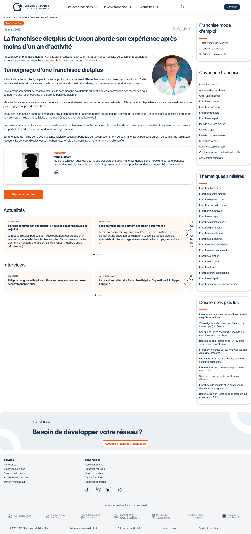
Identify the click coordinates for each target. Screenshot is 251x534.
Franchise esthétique (210, 210)
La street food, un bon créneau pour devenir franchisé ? (222, 369)
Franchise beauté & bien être (43, 17)
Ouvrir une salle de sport (212, 146)
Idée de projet (206, 129)
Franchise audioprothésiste (213, 244)
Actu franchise (20, 17)
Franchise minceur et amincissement (218, 284)
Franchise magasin (209, 118)
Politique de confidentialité (130, 528)
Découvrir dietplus (23, 194)
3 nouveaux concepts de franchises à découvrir (219, 378)
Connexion (232, 6)
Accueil (7, 17)
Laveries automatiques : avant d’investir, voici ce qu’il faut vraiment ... (223, 316)
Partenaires (10, 464)
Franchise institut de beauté (214, 272)
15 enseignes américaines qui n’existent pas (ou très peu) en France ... (222, 325)
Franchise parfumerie (210, 227)
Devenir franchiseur (14, 481)
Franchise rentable (209, 112)
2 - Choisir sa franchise (211, 48)
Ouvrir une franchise (219, 72)
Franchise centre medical (212, 193)
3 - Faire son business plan (213, 54)
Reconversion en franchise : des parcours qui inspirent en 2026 (223, 395)
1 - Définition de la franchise (213, 42)
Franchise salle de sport (211, 233)
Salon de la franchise (15, 473)
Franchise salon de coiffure (213, 205)
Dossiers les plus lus (219, 302)
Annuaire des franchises (212, 90)
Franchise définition (14, 468)
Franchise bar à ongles (211, 188)
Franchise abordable (96, 481)
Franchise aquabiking (210, 238)
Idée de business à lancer (212, 123)
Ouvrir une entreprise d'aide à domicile (219, 152)
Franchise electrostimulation (214, 250)
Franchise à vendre (209, 101)
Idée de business (94, 464)
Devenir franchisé (208, 84)
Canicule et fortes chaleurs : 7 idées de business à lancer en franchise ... (222, 333)
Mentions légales (170, 528)
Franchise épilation (209, 255)
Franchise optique (208, 216)
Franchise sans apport (211, 107)
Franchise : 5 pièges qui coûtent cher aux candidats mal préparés (223, 351)
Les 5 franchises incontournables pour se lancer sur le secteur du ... (223, 360)
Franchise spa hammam (211, 199)
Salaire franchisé (94, 477)
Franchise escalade (209, 261)
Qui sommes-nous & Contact (83, 528)
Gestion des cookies (208, 528)
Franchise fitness (208, 267)
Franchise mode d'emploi (215, 28)
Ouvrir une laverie (208, 140)
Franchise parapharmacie (212, 221)
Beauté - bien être (13, 23)
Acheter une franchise (211, 157)
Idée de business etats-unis (214, 135)
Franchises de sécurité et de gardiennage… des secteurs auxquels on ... (222, 386)
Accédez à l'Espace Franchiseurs (125, 443)
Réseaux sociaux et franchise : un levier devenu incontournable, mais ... (222, 342)
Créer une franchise (209, 95)
